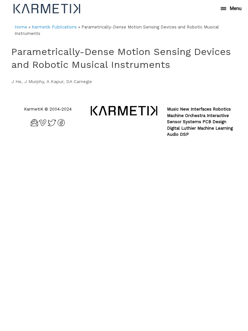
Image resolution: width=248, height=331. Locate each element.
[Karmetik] (46, 8)
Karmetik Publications (54, 27)
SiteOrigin (134, 148)
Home (21, 27)
